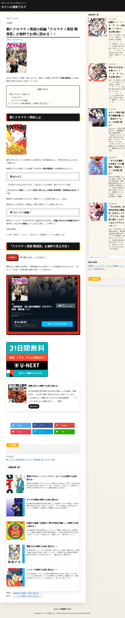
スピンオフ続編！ (20, 100)
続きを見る (34, 406)
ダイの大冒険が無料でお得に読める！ (43, 500)
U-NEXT (12, 257)
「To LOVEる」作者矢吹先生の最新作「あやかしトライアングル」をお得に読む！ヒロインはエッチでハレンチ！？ (117, 216)
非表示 (45, 89)
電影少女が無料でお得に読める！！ (42, 546)
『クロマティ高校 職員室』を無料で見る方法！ (29, 103)
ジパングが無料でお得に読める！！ (27, 596)
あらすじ (16, 97)
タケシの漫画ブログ (13, 7)
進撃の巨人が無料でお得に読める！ (44, 386)
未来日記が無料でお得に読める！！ (27, 593)
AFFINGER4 (86, 613)
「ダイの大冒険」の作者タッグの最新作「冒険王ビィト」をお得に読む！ (116, 167)
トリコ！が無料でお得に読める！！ (42, 570)
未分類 (10, 456)
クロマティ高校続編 (33, 459)
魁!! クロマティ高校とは (19, 94)
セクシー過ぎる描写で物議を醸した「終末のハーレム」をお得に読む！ (116, 118)
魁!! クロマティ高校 (48, 459)
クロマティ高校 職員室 (16, 459)
